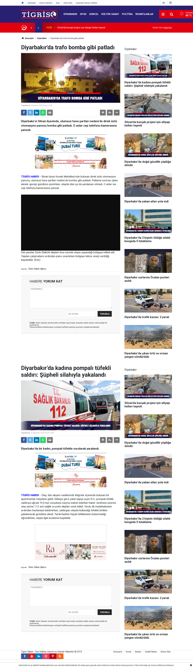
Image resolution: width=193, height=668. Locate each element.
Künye (128, 652)
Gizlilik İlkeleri (151, 652)
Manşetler (32, 3)
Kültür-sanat (110, 14)
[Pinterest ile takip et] (52, 656)
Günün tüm (162, 27)
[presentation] (31, 27)
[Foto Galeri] (170, 2)
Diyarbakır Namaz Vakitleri (86, 3)
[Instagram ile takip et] (45, 656)
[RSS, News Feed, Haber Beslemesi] (59, 656)
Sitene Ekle (67, 3)
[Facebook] (24, 112)
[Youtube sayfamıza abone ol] (31, 656)
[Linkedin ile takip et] (38, 656)
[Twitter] (30, 112)
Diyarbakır (70, 14)
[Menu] (163, 14)
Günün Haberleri (45, 3)
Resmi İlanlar (144, 14)
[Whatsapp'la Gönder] (43, 112)
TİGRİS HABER (30, 176)
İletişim (138, 652)
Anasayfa (28, 38)
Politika (127, 14)
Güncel (94, 14)
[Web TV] (163, 2)
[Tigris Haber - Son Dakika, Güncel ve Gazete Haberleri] (39, 14)
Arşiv (58, 3)
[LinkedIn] (36, 112)
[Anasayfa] (22, 3)
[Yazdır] (50, 112)
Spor (83, 14)
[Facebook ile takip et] (24, 656)
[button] (103, 112)
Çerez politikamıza (158, 665)
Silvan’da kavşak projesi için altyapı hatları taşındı (81, 27)
